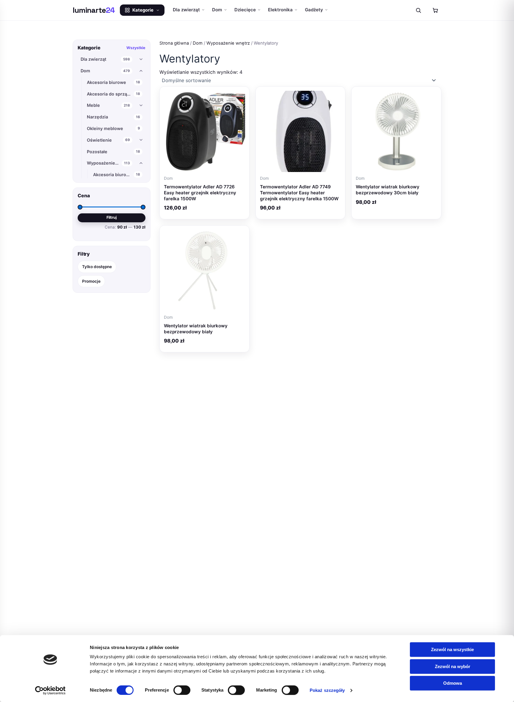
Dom (198, 43)
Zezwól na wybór (452, 666)
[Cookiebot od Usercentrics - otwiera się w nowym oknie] (50, 690)
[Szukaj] (418, 10)
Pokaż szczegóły (327, 690)
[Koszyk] (435, 10)
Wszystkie (135, 48)
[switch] (181, 690)
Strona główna (174, 43)
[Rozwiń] (141, 59)
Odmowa (452, 683)
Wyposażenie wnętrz (228, 43)
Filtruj (111, 217)
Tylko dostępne (97, 266)
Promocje (91, 281)
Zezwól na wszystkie (452, 649)
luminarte (94, 10)
